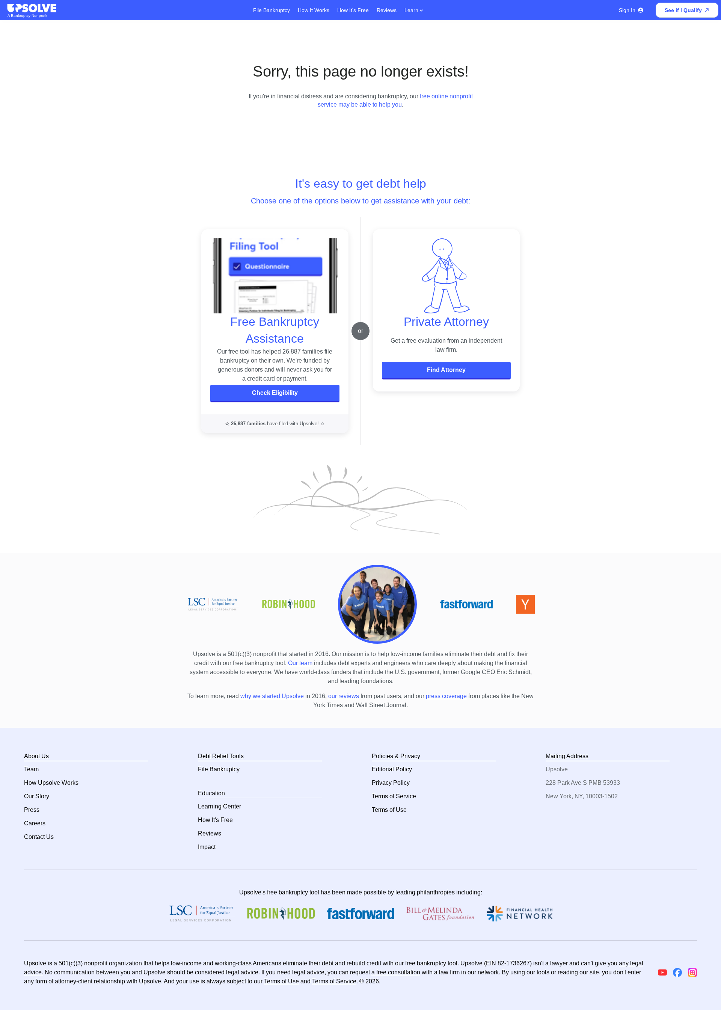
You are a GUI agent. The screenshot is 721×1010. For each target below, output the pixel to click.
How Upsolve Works (51, 783)
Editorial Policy (392, 769)
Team (31, 769)
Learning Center (219, 806)
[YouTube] (662, 972)
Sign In (627, 10)
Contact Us (39, 837)
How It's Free (353, 10)
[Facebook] (677, 972)
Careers (34, 823)
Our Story (36, 796)
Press (31, 810)
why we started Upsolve (272, 696)
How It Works (313, 10)
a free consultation (395, 972)
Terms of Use (389, 810)
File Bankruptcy (271, 10)
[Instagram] (692, 972)
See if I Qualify (683, 10)
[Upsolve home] (32, 8)
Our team (300, 663)
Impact (207, 847)
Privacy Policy (391, 783)
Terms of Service (394, 796)
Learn (412, 10)
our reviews (343, 696)
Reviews (387, 10)
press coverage (446, 696)
